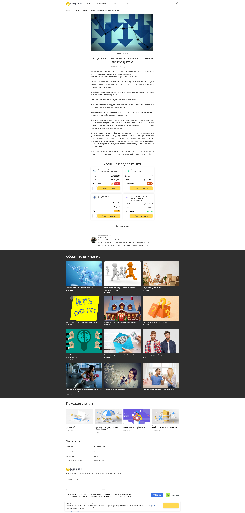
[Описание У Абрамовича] (94, 216)
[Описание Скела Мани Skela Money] (94, 188)
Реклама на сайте (72, 490)
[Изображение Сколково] (172, 495)
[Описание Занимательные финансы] (127, 188)
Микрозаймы (70, 452)
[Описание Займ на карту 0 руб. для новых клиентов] (127, 216)
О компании (98, 452)
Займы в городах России (74, 460)
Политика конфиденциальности (89, 490)
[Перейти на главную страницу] (74, 4)
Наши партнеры (99, 460)
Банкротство (101, 4)
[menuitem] (88, 3)
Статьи (115, 4)
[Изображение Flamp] (157, 495)
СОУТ (103, 490)
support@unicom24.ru (73, 512)
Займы (87, 4)
